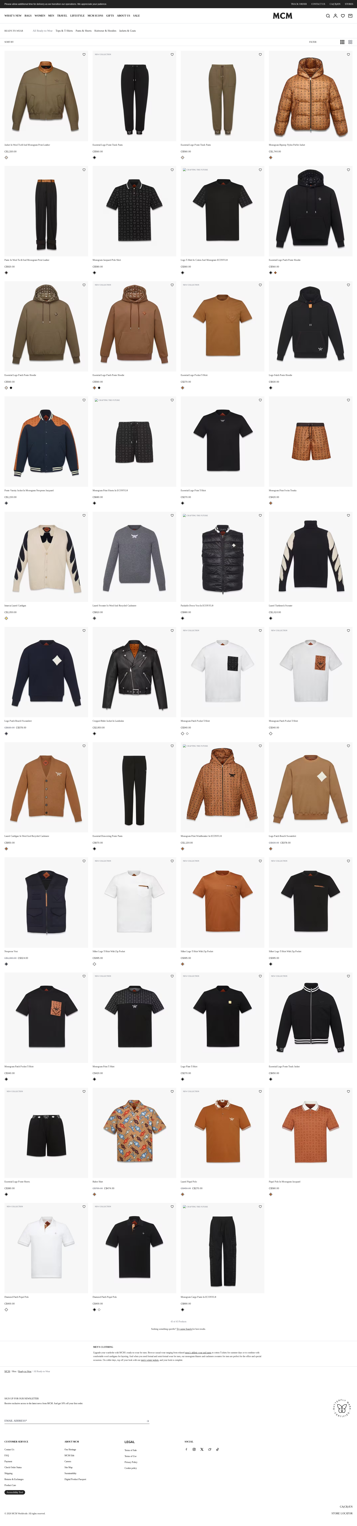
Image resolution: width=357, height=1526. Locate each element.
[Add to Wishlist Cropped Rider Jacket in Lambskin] (172, 631)
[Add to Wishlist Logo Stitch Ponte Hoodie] (348, 285)
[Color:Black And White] (182, 733)
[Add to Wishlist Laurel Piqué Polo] (260, 1092)
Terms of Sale (131, 1450)
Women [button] (40, 15)
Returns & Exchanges (14, 1479)
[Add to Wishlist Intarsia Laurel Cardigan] (84, 516)
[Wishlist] (343, 16)
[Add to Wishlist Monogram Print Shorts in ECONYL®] (172, 400)
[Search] (328, 16)
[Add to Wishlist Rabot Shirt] (172, 1092)
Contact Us (9, 1449)
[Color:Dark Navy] (6, 733)
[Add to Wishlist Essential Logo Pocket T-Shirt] (260, 285)
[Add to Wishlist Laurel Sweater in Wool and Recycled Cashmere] (172, 516)
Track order (299, 4)
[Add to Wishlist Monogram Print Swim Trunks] (348, 400)
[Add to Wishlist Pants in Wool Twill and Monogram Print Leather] (84, 170)
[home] (282, 18)
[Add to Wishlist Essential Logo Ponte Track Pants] (172, 55)
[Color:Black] (94, 157)
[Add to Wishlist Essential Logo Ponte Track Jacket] (348, 976)
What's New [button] (13, 15)
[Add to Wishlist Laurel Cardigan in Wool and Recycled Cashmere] (84, 746)
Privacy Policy (131, 1462)
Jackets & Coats (127, 30)
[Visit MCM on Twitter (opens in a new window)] (202, 1449)
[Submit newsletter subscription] (147, 1421)
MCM (7, 1371)
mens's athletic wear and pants (198, 1352)
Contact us (318, 4)
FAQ (6, 1455)
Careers (68, 1461)
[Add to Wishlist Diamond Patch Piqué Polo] (84, 1207)
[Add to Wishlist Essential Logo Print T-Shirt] (260, 400)
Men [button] (51, 15)
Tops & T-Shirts (64, 30)
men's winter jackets (150, 1360)
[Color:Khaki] (6, 157)
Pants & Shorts (83, 30)
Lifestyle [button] (77, 15)
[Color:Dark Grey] (94, 618)
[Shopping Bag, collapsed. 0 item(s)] (350, 16)
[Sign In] (335, 16)
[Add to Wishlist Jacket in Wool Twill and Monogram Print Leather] (84, 55)
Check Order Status (13, 1467)
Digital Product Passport (75, 1479)
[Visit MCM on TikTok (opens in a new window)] (217, 1449)
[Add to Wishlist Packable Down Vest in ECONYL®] (260, 516)
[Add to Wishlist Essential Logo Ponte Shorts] (84, 1092)
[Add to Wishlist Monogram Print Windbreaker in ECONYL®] (260, 746)
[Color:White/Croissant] (6, 618)
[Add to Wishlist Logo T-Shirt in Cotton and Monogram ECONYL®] (260, 170)
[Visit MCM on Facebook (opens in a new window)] (186, 1449)
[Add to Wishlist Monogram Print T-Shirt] (172, 976)
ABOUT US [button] (123, 15)
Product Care (10, 1485)
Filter (312, 42)
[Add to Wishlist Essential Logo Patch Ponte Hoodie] (348, 170)
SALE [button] (136, 15)
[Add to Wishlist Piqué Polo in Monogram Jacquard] (348, 1092)
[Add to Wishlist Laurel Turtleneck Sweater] (348, 516)
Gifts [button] (110, 15)
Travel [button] (62, 15)
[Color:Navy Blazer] (6, 503)
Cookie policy (131, 1468)
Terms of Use (130, 1456)
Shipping (8, 1473)
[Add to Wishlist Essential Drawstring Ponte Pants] (172, 746)
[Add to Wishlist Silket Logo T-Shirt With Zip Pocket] (172, 861)
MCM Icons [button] (95, 15)
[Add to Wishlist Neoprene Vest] (84, 861)
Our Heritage (70, 1449)
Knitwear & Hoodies (105, 30)
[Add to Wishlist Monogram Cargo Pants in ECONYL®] (260, 1207)
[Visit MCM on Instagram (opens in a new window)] (194, 1449)
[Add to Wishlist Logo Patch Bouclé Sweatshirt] (84, 631)
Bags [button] (28, 15)
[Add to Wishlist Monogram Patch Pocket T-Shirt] (260, 631)
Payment (8, 1461)
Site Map (69, 1467)
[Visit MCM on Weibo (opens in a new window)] (209, 1449)
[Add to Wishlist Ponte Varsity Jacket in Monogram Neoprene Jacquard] (84, 400)
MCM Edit (69, 1455)
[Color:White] (187, 734)
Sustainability (70, 1473)
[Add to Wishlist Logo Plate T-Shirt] (260, 976)
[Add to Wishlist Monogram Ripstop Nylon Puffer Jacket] (348, 55)
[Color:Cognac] (271, 157)
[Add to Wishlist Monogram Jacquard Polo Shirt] (172, 170)
